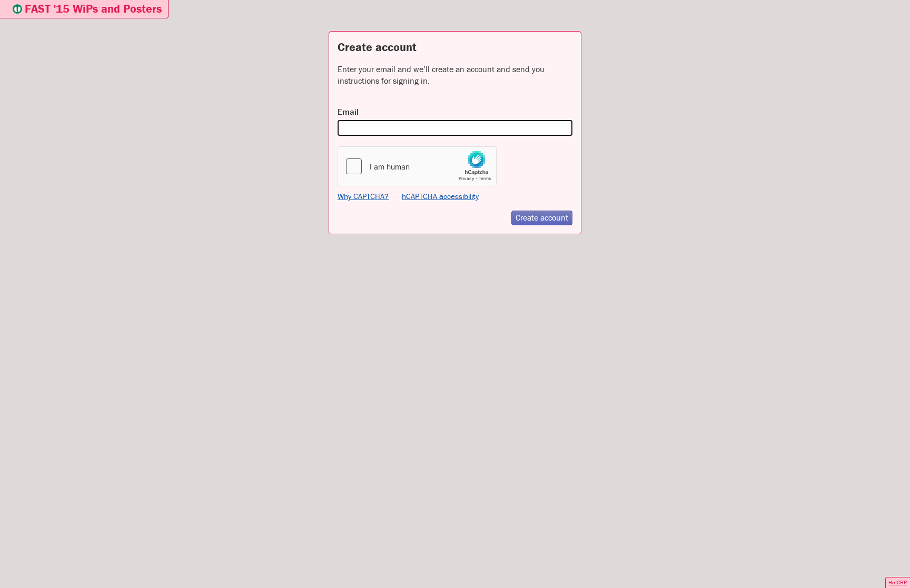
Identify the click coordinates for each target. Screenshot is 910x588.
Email (348, 111)
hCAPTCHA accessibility (440, 196)
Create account (542, 217)
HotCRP (897, 582)
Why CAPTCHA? (363, 196)
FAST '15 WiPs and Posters (93, 9)
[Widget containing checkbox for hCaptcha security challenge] (417, 166)
